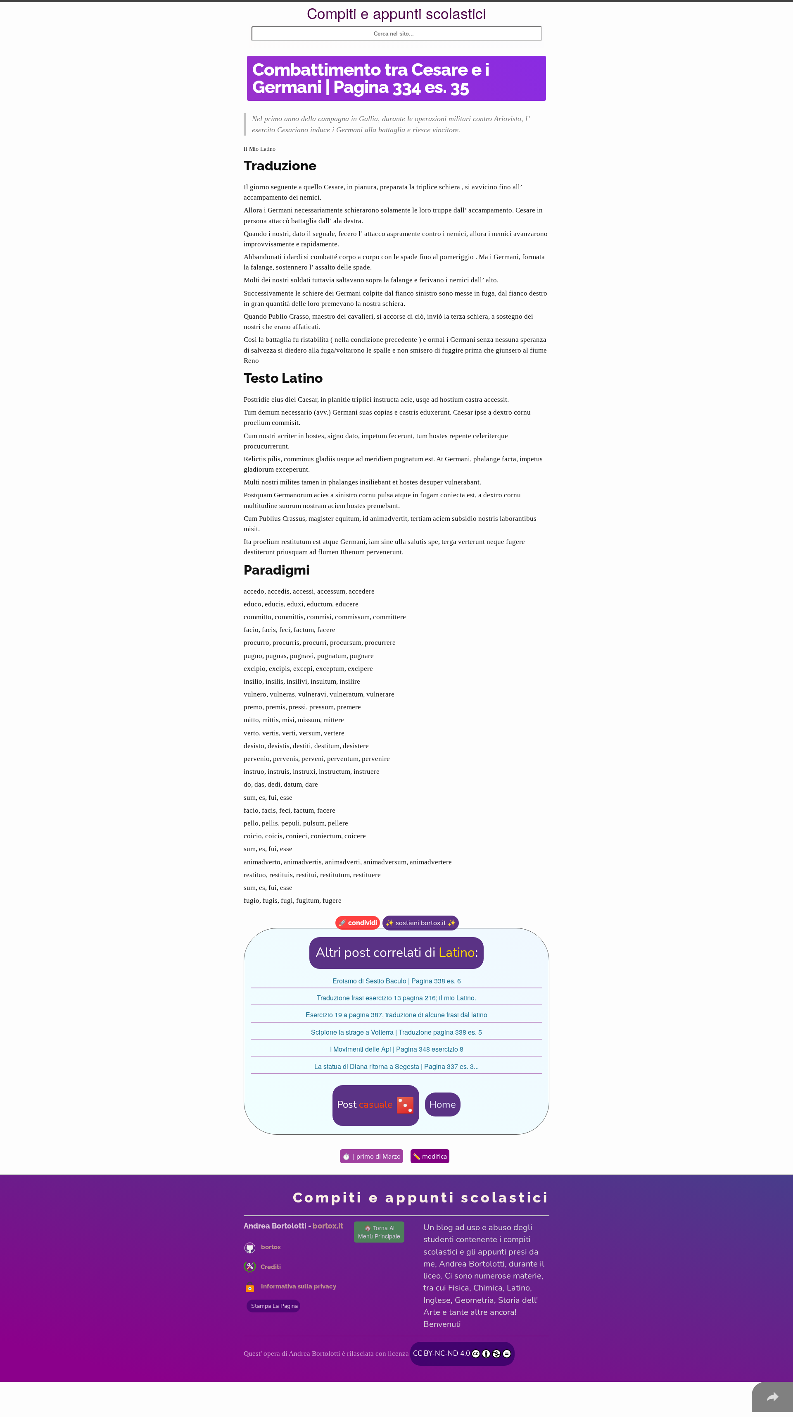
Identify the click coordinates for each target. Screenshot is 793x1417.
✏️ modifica (430, 1156)
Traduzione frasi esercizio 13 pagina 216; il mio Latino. (396, 997)
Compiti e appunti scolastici (396, 12)
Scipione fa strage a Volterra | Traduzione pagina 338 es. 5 (396, 1032)
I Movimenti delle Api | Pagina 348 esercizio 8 (396, 1049)
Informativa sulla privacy (298, 1286)
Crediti (271, 1267)
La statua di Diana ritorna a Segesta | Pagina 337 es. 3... (396, 1066)
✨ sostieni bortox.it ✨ (421, 923)
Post (365, 1104)
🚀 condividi (357, 923)
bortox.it (328, 1225)
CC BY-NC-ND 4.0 (441, 1353)
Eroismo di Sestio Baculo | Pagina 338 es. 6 (396, 980)
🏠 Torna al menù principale (379, 1232)
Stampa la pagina (274, 1306)
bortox (271, 1247)
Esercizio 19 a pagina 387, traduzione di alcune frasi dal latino (396, 1014)
